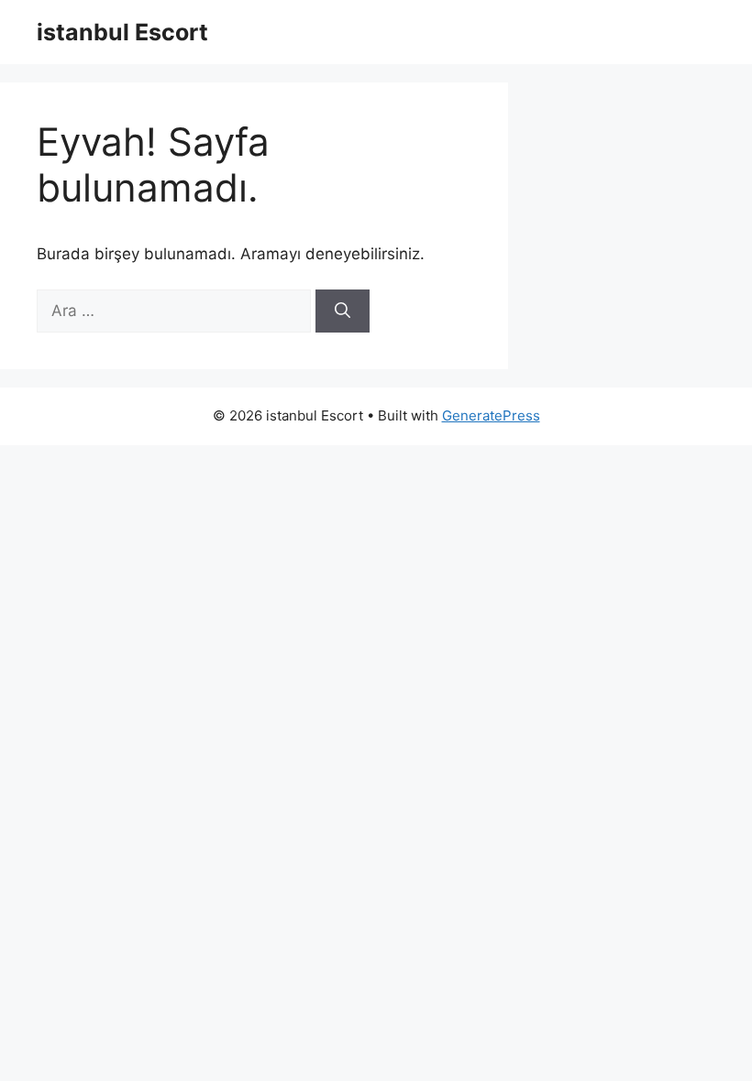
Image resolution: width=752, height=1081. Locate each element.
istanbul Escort (122, 32)
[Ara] (342, 311)
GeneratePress (491, 415)
